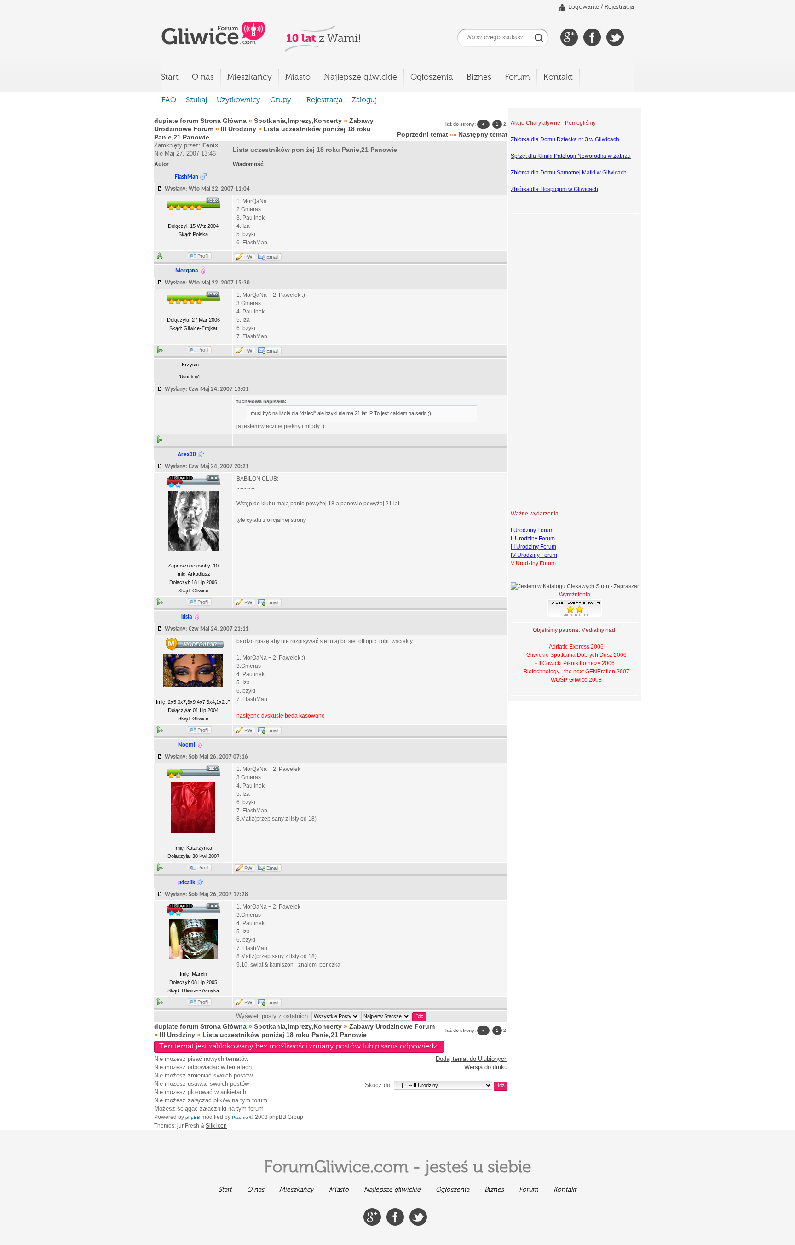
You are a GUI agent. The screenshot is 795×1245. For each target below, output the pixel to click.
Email (272, 257)
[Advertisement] (547, 354)
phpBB (192, 1117)
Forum (517, 77)
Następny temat (482, 134)
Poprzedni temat (422, 134)
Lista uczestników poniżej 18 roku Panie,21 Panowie (315, 149)
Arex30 (187, 454)
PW (248, 257)
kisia (186, 617)
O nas (203, 77)
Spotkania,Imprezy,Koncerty (298, 120)
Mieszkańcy (249, 77)
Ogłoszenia (431, 77)
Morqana (186, 271)
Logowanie (583, 7)
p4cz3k (186, 883)
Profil (202, 256)
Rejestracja (619, 7)
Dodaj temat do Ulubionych (471, 1058)
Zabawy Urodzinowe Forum (392, 1026)
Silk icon (216, 1126)
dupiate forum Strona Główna (200, 120)
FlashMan (186, 177)
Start (170, 77)
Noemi (186, 745)
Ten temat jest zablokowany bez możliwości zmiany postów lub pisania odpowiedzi (299, 1046)
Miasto (298, 77)
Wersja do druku (485, 1067)
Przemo (240, 1117)
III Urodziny (238, 129)
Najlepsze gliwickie (360, 77)
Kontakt (558, 77)
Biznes (479, 77)
